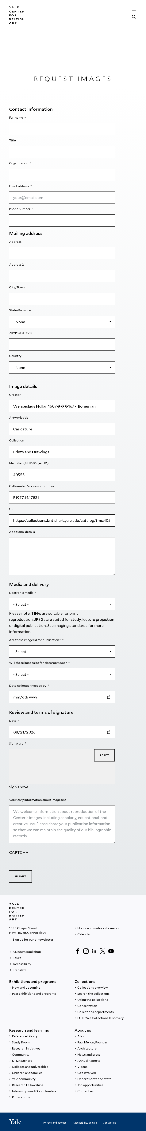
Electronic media (21, 593)
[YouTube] (111, 951)
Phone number (20, 209)
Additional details (22, 532)
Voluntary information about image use (38, 800)
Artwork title (19, 417)
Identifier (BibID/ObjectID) (29, 463)
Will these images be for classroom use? (38, 663)
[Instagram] (86, 951)
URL (12, 509)
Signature (16, 743)
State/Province (20, 310)
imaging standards (70, 625)
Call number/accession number (32, 486)
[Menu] (134, 9)
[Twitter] (103, 951)
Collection (17, 440)
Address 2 (16, 264)
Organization (19, 163)
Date (13, 720)
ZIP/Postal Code (21, 333)
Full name (16, 117)
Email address (19, 186)
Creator (15, 395)
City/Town (17, 287)
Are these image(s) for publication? (35, 640)
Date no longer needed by (28, 685)
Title (12, 140)
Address (15, 241)
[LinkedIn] (94, 951)
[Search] (134, 17)
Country (15, 356)
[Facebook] (78, 951)
